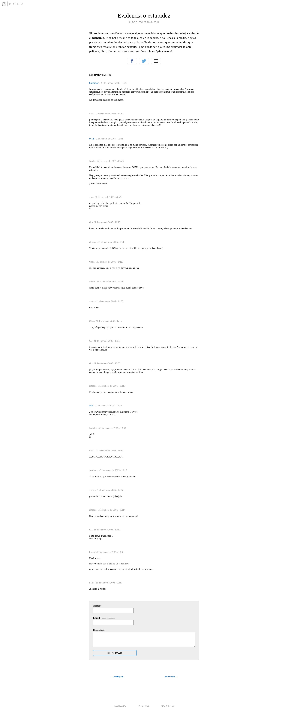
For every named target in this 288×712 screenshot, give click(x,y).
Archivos (144, 706)
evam (92, 138)
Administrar (168, 706)
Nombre (97, 605)
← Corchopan (116, 677)
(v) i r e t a (16, 4)
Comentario (99, 630)
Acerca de (120, 706)
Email (156, 61)
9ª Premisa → (171, 677)
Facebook (132, 61)
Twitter (144, 61)
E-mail (104, 618)
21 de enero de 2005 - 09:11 (144, 22)
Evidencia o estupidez (144, 15)
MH (91, 405)
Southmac (94, 83)
